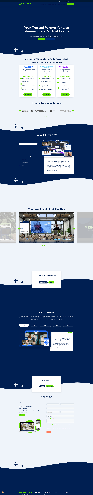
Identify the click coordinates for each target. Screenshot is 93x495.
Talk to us (41, 39)
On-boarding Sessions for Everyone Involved (45, 325)
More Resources (50, 386)
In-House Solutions (24, 159)
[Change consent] (3, 492)
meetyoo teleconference (70, 1)
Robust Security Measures (25, 153)
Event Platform (43, 4)
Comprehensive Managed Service (26, 150)
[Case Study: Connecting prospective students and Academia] (56, 111)
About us (63, 4)
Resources (57, 4)
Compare (66, 492)
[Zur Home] (25, 4)
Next (73, 110)
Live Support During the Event (56, 325)
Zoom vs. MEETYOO (68, 494)
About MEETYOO (48, 492)
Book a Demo (70, 4)
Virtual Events (51, 4)
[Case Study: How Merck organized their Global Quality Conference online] (43, 111)
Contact (64, 1)
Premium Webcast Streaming (40, 494)
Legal (56, 492)
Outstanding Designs (25, 162)
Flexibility (23, 165)
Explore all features (43, 282)
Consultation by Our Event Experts (24, 325)
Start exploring (28, 94)
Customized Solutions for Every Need (27, 156)
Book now (22, 414)
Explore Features (50, 39)
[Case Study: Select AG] (69, 111)
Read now (42, 386)
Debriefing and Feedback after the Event (68, 325)
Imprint (56, 494)
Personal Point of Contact (34, 325)
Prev (20, 110)
